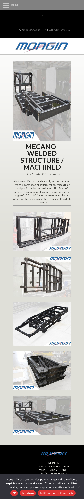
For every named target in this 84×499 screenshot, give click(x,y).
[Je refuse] (79, 487)
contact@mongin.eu (59, 30)
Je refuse (28, 493)
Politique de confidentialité (57, 493)
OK (14, 493)
